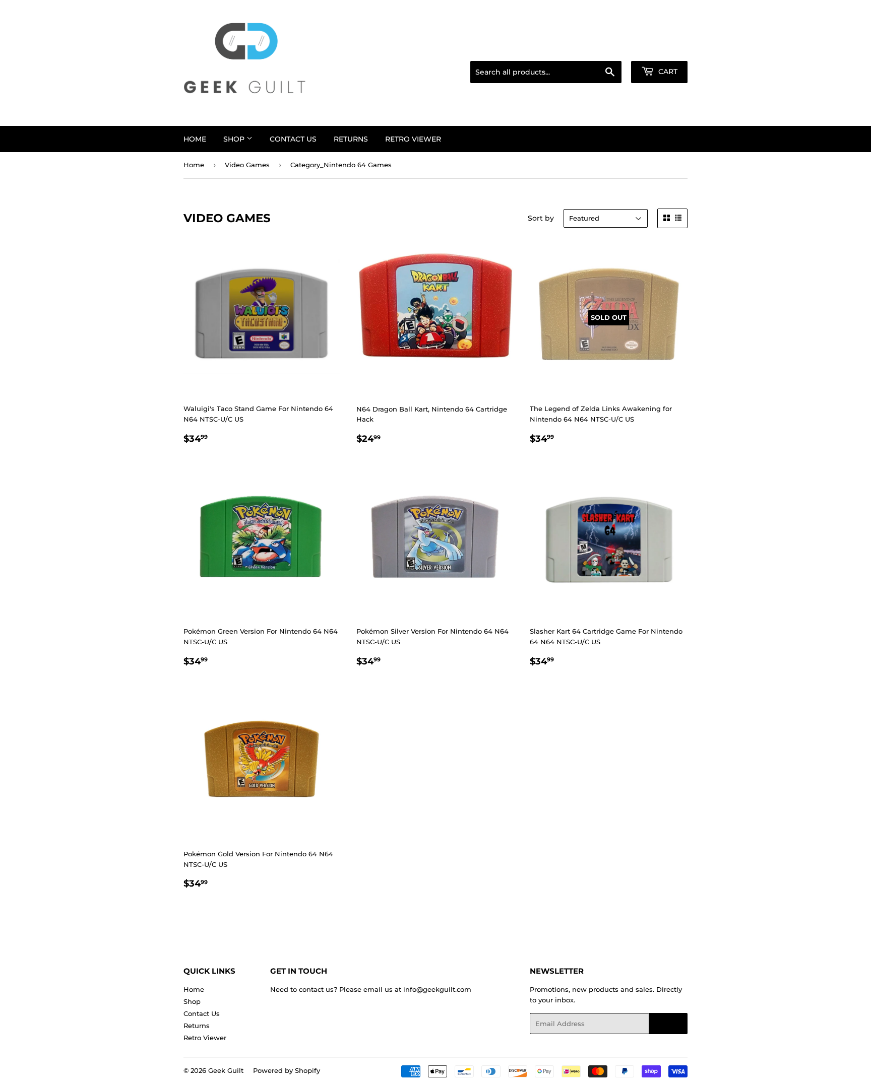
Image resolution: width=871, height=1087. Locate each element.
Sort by (541, 218)
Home (194, 139)
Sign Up (668, 1024)
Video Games (247, 165)
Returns (351, 139)
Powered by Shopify (286, 1070)
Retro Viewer (413, 139)
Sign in (608, 48)
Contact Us (293, 139)
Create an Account (660, 48)
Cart (666, 71)
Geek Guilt (225, 1070)
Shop (234, 139)
